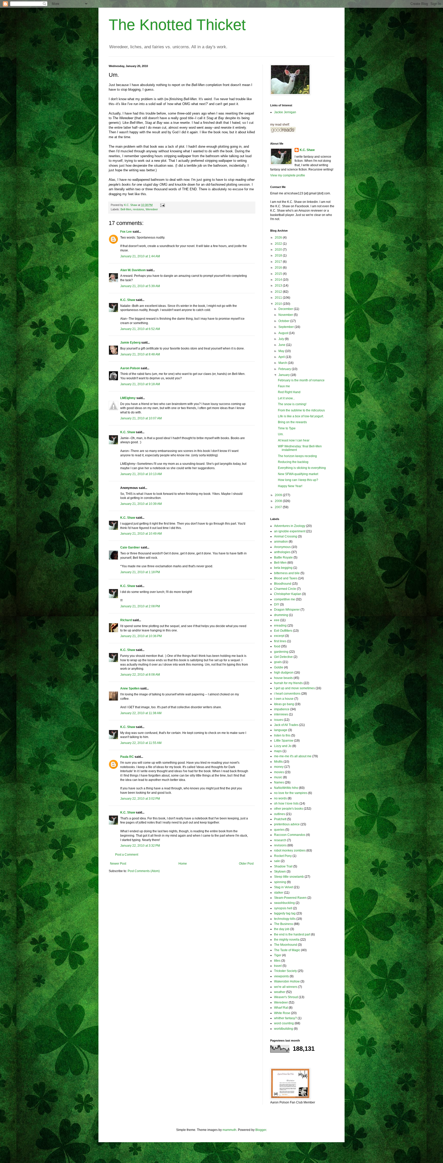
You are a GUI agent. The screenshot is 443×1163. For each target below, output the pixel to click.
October (284, 321)
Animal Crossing (285, 536)
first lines (280, 641)
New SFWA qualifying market (298, 474)
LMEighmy (128, 398)
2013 (279, 285)
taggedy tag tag (285, 913)
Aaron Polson (130, 368)
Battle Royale (283, 557)
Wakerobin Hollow (287, 981)
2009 (279, 495)
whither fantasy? (285, 1018)
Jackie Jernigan (285, 112)
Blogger (260, 1130)
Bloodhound (282, 583)
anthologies (282, 552)
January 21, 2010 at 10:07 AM (141, 418)
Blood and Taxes (285, 578)
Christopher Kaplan (287, 594)
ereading (280, 625)
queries (279, 829)
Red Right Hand (289, 392)
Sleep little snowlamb (289, 876)
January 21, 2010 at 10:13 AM (141, 474)
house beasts (283, 678)
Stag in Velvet (283, 887)
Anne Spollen (129, 688)
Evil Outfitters (283, 630)
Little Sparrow (283, 740)
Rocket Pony (283, 856)
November (286, 315)
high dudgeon (284, 672)
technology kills (285, 919)
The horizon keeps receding (297, 456)
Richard (126, 620)
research (280, 840)
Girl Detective (283, 657)
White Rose (282, 1013)
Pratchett (280, 819)
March (283, 363)
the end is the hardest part (292, 934)
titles (277, 960)
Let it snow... (286, 398)
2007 (279, 507)
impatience (281, 709)
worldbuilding (283, 1028)
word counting (284, 1023)
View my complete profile (287, 175)
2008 (279, 501)
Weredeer (152, 209)
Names (279, 782)
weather (279, 992)
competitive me (284, 599)
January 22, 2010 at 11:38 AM (141, 713)
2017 (279, 261)
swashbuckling (284, 903)
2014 (279, 279)
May (281, 351)
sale (277, 861)
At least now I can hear (293, 440)
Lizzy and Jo (282, 746)
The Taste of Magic (287, 950)
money (279, 767)
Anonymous (282, 547)
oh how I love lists (286, 803)
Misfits (278, 761)
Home (182, 863)
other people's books (288, 808)
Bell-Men (125, 209)
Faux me (284, 386)
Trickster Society (285, 971)
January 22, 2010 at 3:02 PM (140, 798)
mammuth (229, 1130)
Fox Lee (126, 231)
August (283, 333)
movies (279, 772)
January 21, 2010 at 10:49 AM (141, 533)
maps (278, 751)
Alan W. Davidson (133, 270)
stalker (278, 892)
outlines (279, 814)
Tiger (277, 955)
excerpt (279, 636)
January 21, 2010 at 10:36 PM (141, 636)
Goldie (278, 667)
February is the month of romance (301, 380)
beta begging (283, 568)
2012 (279, 292)
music (278, 777)
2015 (279, 274)
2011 (279, 297)
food (277, 646)
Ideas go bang (284, 704)
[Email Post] (162, 204)
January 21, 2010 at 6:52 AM (140, 329)
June (282, 345)
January (284, 375)
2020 (279, 249)
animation (281, 541)
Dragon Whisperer (287, 609)
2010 (279, 304)
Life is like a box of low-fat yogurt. (301, 416)
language (280, 730)
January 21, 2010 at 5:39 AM (140, 286)
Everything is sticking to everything (302, 468)
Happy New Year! (290, 486)
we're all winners (285, 987)
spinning (280, 882)
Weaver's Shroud (286, 997)
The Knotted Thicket (177, 24)
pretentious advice (287, 824)
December (286, 309)
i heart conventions (287, 693)
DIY (276, 604)
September (286, 327)
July (281, 339)
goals (278, 662)
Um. (281, 434)
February (285, 369)
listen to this (282, 735)
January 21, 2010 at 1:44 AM (140, 256)
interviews (281, 714)
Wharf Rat (281, 1007)
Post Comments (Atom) (144, 871)
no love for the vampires (290, 793)
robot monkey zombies (290, 850)
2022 (279, 243)
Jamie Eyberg (130, 342)
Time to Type (287, 428)
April (282, 357)
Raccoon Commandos (289, 835)
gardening (281, 652)
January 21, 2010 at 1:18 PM (140, 572)
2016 (279, 267)
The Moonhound (285, 945)
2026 (279, 237)
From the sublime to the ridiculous (301, 410)
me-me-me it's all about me (292, 756)
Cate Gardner (130, 547)
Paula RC (127, 757)
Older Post (246, 863)
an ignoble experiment (289, 531)
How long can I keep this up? (298, 480)
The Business (283, 924)
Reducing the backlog (293, 462)
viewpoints (281, 976)
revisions (138, 209)
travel (278, 966)
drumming (281, 615)
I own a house (284, 699)
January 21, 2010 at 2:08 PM (140, 606)
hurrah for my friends (288, 683)
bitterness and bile (287, 573)
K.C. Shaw (127, 300)
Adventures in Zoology (289, 526)
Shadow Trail (283, 866)
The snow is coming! (292, 404)
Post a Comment (126, 854)
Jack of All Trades (286, 725)
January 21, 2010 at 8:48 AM (140, 354)
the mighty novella (286, 939)
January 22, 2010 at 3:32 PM (140, 845)
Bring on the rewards (292, 422)
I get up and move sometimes (294, 688)
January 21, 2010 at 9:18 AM (140, 384)
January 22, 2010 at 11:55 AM (141, 743)
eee (276, 620)
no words (280, 798)
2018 (279, 255)
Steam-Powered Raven (290, 898)
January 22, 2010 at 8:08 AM (140, 674)
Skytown (280, 871)
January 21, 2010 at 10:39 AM (141, 504)
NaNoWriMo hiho (286, 788)
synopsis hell (283, 908)
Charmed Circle (285, 589)
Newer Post (118, 863)
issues (278, 720)
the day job (281, 929)
